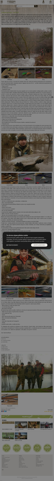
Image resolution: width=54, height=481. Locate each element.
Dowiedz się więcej (39, 241)
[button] (12, 245)
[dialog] (27, 240)
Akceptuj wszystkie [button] (39, 245)
